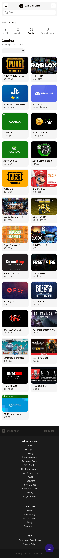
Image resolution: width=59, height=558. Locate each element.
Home (29, 510)
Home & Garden (29, 488)
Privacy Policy (29, 544)
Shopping (17, 33)
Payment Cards (29, 461)
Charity (29, 492)
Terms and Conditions (29, 540)
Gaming (29, 453)
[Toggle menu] (5, 5)
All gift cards (29, 496)
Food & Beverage (29, 473)
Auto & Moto (29, 484)
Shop (4, 23)
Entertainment (47, 33)
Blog (29, 522)
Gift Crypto (29, 465)
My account (29, 518)
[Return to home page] (29, 5)
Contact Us (30, 526)
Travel (29, 477)
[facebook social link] (45, 431)
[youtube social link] (56, 431)
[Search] (6, 12)
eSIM (5, 33)
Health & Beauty (29, 469)
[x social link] (49, 431)
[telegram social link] (52, 431)
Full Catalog (29, 514)
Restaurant (29, 481)
